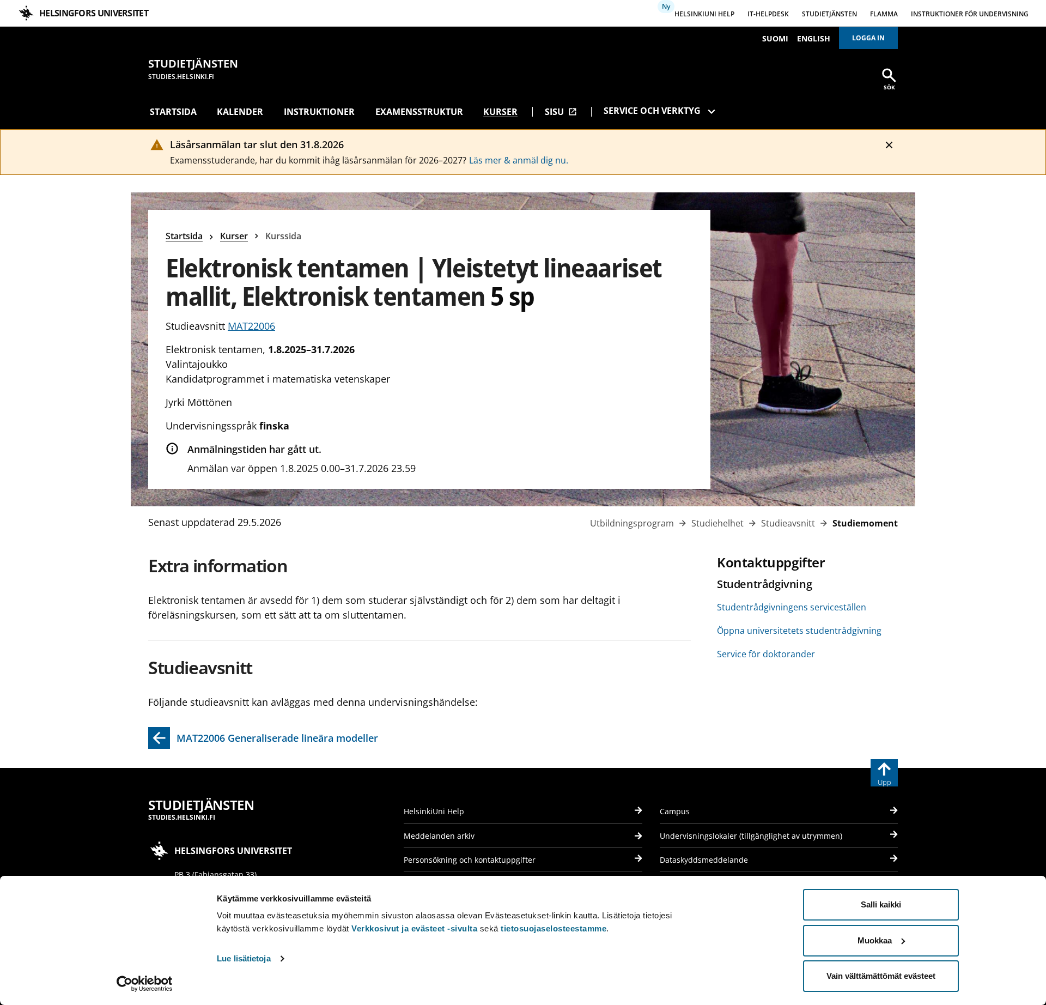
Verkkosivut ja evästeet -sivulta (414, 928)
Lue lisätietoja (244, 958)
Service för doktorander (766, 654)
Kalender (240, 112)
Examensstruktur (419, 112)
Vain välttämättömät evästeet (880, 975)
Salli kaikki (881, 904)
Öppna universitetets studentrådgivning (799, 631)
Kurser (500, 112)
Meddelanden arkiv (439, 836)
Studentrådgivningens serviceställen (791, 607)
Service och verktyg (652, 111)
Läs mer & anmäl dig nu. (518, 160)
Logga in (868, 38)
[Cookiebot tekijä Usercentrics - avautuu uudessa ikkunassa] (144, 984)
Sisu (561, 112)
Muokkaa (875, 940)
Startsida (173, 112)
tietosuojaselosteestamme (553, 928)
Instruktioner (319, 112)
